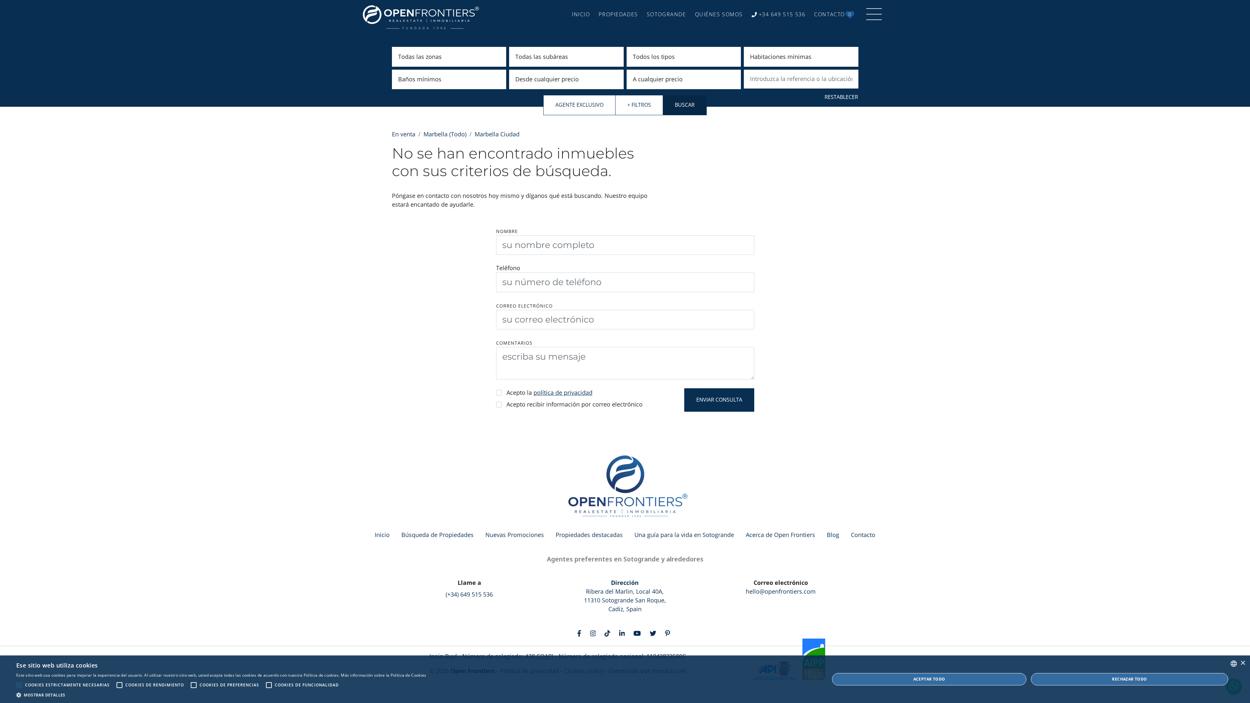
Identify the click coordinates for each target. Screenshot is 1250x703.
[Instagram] (594, 632)
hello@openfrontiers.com (781, 591)
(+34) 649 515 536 (469, 594)
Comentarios (514, 343)
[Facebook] (580, 632)
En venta (403, 134)
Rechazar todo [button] (1129, 679)
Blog (833, 535)
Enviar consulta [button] (719, 399)
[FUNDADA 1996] (422, 14)
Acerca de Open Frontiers (780, 535)
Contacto (863, 535)
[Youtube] (638, 632)
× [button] (1242, 663)
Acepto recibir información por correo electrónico (575, 404)
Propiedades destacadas (589, 535)
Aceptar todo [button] (929, 679)
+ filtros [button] (639, 104)
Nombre (507, 231)
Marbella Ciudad (497, 134)
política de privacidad (563, 392)
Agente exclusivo (579, 104)
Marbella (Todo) (445, 134)
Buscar (685, 104)
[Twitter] (654, 632)
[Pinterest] (669, 632)
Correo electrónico (524, 306)
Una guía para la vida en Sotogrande (684, 535)
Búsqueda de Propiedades (437, 535)
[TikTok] (608, 632)
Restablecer (841, 97)
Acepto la (549, 392)
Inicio (382, 535)
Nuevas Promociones (514, 535)
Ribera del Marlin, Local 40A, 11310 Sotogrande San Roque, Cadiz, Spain (625, 596)
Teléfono (508, 268)
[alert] (625, 679)
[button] (221, 695)
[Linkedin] (623, 632)
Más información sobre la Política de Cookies (383, 675)
